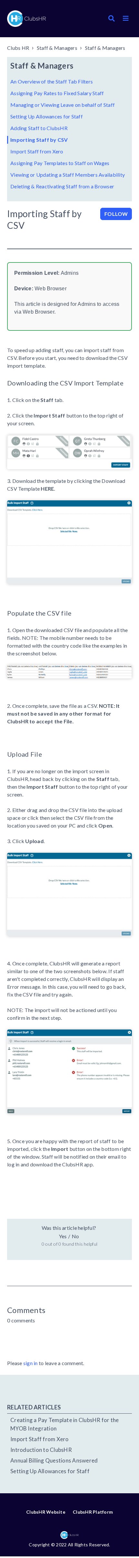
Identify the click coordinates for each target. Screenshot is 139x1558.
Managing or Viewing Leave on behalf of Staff (62, 105)
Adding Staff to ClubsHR (39, 128)
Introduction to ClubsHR (41, 1449)
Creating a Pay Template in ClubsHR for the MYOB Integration (64, 1424)
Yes (63, 1236)
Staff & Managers (57, 48)
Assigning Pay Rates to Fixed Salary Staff (57, 93)
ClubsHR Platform (93, 1512)
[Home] (26, 18)
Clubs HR (18, 48)
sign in (30, 1363)
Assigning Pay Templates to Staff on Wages (59, 163)
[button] (126, 18)
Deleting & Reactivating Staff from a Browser (62, 186)
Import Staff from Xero (36, 151)
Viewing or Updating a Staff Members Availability (67, 175)
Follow (116, 214)
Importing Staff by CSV (39, 140)
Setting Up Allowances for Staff (46, 116)
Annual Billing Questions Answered (54, 1460)
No (75, 1236)
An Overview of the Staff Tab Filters (51, 81)
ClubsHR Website (45, 1512)
